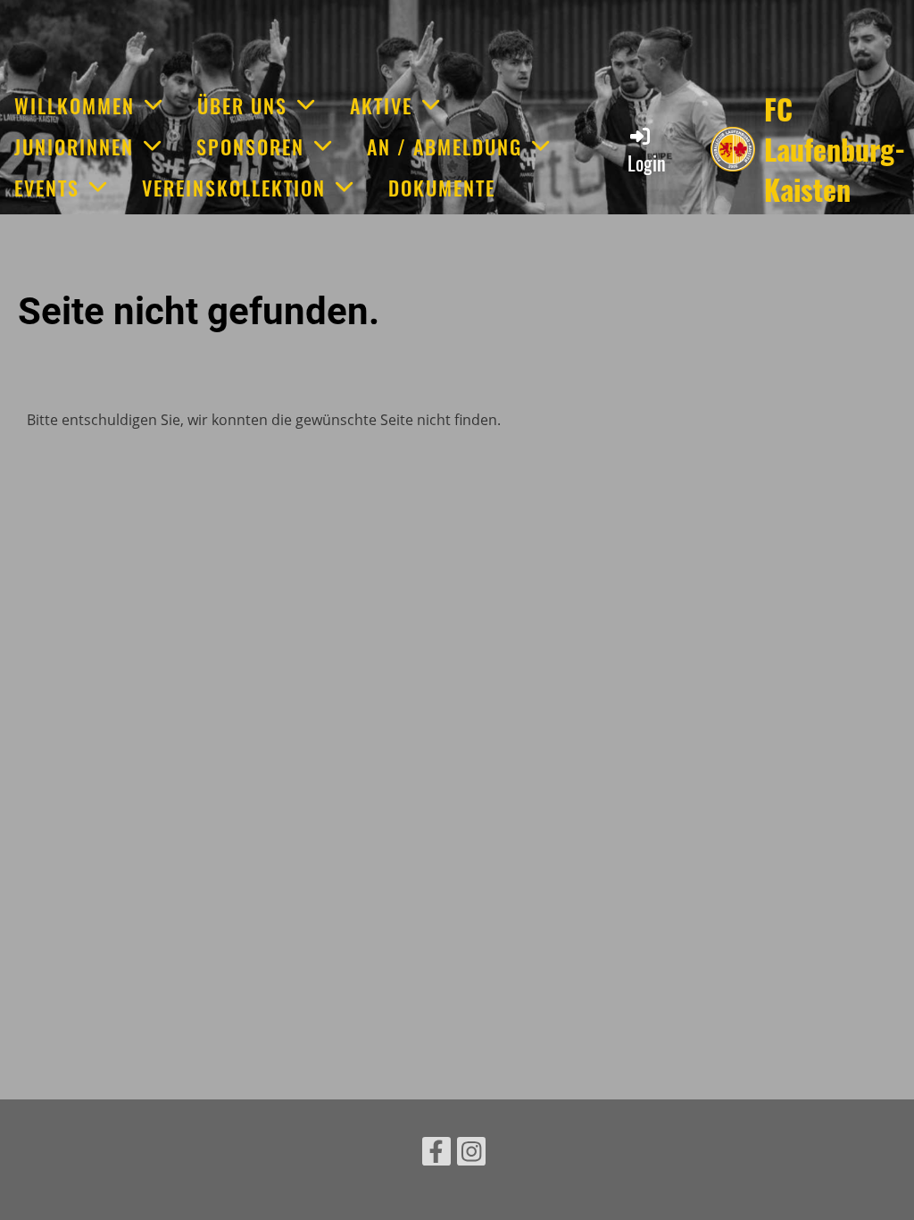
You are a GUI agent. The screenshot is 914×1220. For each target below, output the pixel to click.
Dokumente (441, 187)
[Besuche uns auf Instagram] (471, 1154)
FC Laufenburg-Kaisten (834, 149)
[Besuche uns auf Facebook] (436, 1154)
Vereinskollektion (234, 187)
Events (46, 187)
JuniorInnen (74, 146)
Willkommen (74, 105)
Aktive (381, 105)
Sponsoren (250, 146)
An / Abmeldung (444, 146)
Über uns (242, 105)
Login (646, 162)
